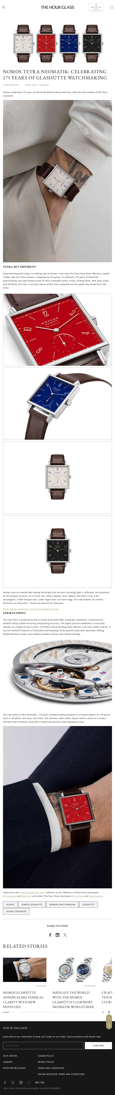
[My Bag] (109, 1018)
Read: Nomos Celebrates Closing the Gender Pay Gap (31, 609)
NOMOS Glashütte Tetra (32, 892)
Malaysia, (26, 896)
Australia (79, 896)
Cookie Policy (46, 1055)
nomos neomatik (16, 911)
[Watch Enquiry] (109, 1025)
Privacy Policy (46, 1061)
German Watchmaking (62, 904)
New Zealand (96, 896)
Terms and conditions (51, 1068)
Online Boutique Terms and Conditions (61, 1074)
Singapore (11, 896)
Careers (7, 1061)
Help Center (10, 1055)
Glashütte (88, 904)
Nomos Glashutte (32, 904)
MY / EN (39, 1082)
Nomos (10, 904)
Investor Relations (14, 1068)
